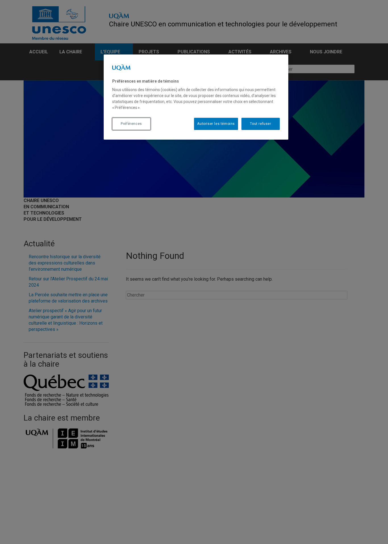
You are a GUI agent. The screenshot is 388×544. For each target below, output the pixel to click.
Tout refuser (260, 124)
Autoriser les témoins (216, 124)
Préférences (131, 124)
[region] (196, 97)
